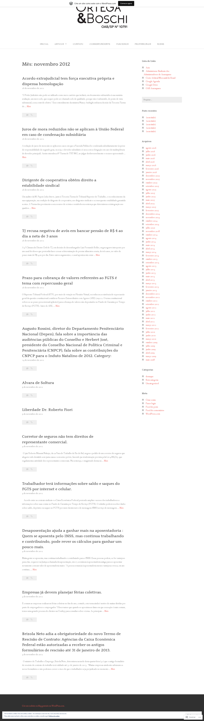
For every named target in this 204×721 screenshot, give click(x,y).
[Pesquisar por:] (162, 100)
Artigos (59, 44)
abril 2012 (150, 321)
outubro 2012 (151, 300)
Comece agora (126, 3)
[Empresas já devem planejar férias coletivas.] (31, 619)
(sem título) (151, 117)
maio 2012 (150, 318)
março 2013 (151, 283)
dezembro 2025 (153, 175)
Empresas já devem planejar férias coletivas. (62, 592)
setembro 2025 (152, 186)
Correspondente (100, 44)
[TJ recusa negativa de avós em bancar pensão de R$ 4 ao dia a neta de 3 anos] (31, 263)
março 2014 (151, 252)
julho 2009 (150, 346)
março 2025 (151, 207)
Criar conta (151, 400)
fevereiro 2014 (152, 255)
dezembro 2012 (153, 293)
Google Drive (152, 84)
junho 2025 (151, 196)
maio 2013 (150, 276)
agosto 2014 (151, 238)
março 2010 (151, 339)
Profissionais (143, 44)
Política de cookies (54, 716)
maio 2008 (150, 359)
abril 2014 (150, 248)
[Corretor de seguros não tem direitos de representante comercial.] (31, 469)
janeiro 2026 (151, 172)
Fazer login (151, 403)
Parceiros (122, 44)
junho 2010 (151, 335)
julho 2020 (150, 227)
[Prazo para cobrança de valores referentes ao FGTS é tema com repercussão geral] (31, 314)
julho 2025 (150, 193)
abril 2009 (150, 352)
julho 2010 (150, 332)
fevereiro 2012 (152, 328)
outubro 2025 (151, 182)
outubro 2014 (151, 234)
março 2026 (151, 165)
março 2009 (151, 356)
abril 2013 (150, 280)
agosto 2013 (151, 266)
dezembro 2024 (153, 214)
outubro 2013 (151, 259)
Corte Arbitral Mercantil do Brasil (160, 78)
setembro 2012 (152, 304)
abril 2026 (150, 161)
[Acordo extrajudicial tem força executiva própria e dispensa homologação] (31, 115)
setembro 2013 (152, 262)
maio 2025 (150, 200)
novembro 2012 (153, 297)
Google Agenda (153, 81)
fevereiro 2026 (152, 168)
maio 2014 (150, 245)
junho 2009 (151, 349)
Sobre (160, 44)
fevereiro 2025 (152, 210)
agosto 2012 (151, 307)
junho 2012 (151, 314)
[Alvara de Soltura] (31, 395)
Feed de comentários (155, 410)
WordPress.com (153, 413)
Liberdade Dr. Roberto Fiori (47, 410)
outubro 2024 (151, 220)
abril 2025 (150, 203)
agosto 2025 (151, 189)
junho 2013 (151, 273)
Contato (78, 44)
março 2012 (151, 325)
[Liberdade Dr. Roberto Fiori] (31, 422)
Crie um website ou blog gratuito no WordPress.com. (43, 705)
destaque (149, 376)
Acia (148, 67)
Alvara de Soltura (38, 383)
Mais (29, 106)
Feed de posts (152, 407)
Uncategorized (152, 383)
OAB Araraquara (153, 88)
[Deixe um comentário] (27, 115)
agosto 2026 (151, 148)
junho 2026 (151, 155)
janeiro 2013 (151, 290)
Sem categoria (152, 380)
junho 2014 (151, 241)
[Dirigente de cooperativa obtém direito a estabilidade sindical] (31, 216)
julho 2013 (150, 269)
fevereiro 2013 (152, 286)
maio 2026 (150, 158)
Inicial (44, 44)
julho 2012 (150, 311)
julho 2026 (150, 151)
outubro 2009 (151, 342)
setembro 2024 (152, 224)
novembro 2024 (153, 217)
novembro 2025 (153, 179)
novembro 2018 (153, 231)
